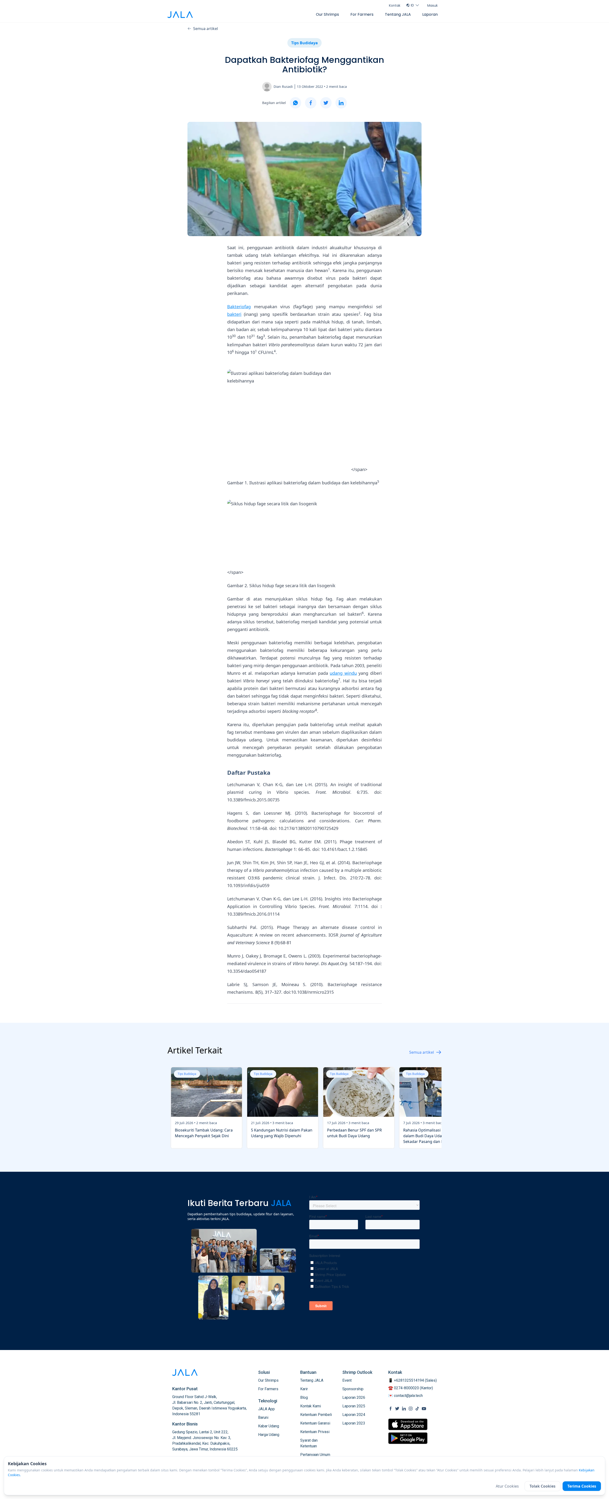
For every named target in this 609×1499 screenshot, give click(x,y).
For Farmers (361, 14)
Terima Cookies (581, 1486)
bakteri (234, 314)
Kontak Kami (310, 1406)
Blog (304, 1397)
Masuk (432, 5)
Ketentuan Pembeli (316, 1414)
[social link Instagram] (410, 1408)
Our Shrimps (327, 14)
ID (412, 5)
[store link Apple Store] (407, 1424)
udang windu (343, 673)
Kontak (394, 5)
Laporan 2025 (353, 1406)
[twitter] (326, 103)
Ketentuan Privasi (314, 1432)
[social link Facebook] (390, 1408)
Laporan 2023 (353, 1423)
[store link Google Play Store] (407, 1438)
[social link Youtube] (424, 1408)
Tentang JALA (398, 14)
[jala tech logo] (180, 14)
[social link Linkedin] (404, 1408)
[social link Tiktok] (417, 1408)
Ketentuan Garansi (315, 1423)
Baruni (263, 1417)
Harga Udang (268, 1434)
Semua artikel (205, 28)
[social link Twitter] (397, 1408)
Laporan (430, 14)
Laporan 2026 (353, 1397)
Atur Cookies (507, 1486)
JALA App (266, 1409)
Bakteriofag (239, 306)
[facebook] (310, 103)
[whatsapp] (295, 103)
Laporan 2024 (353, 1414)
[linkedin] (341, 103)
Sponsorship (352, 1389)
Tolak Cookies (542, 1486)
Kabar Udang (268, 1426)
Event (347, 1380)
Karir (304, 1389)
